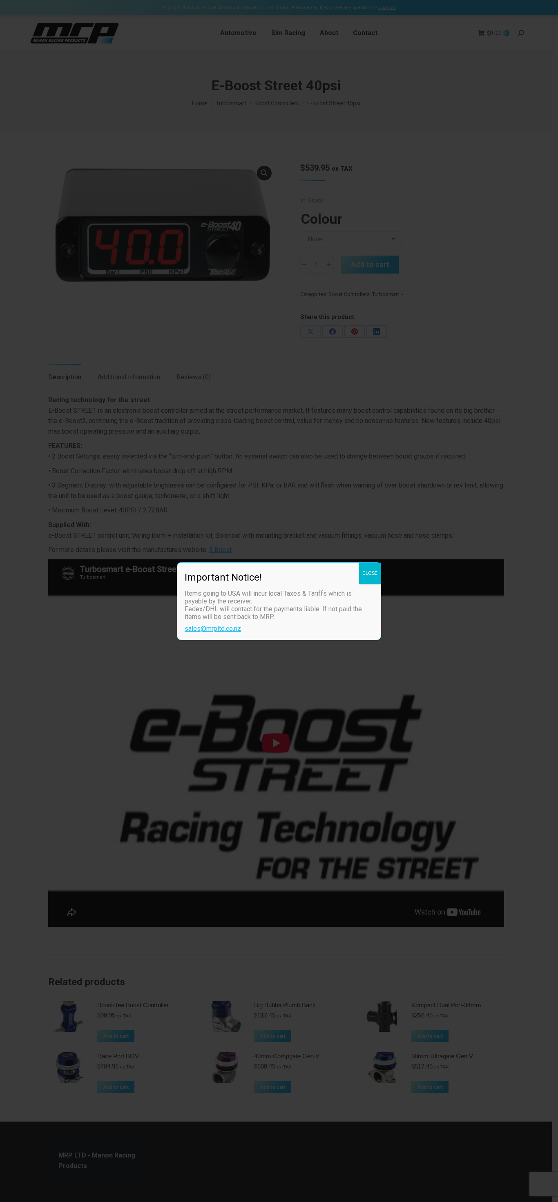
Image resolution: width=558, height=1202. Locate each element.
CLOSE (369, 573)
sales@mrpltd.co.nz (213, 628)
